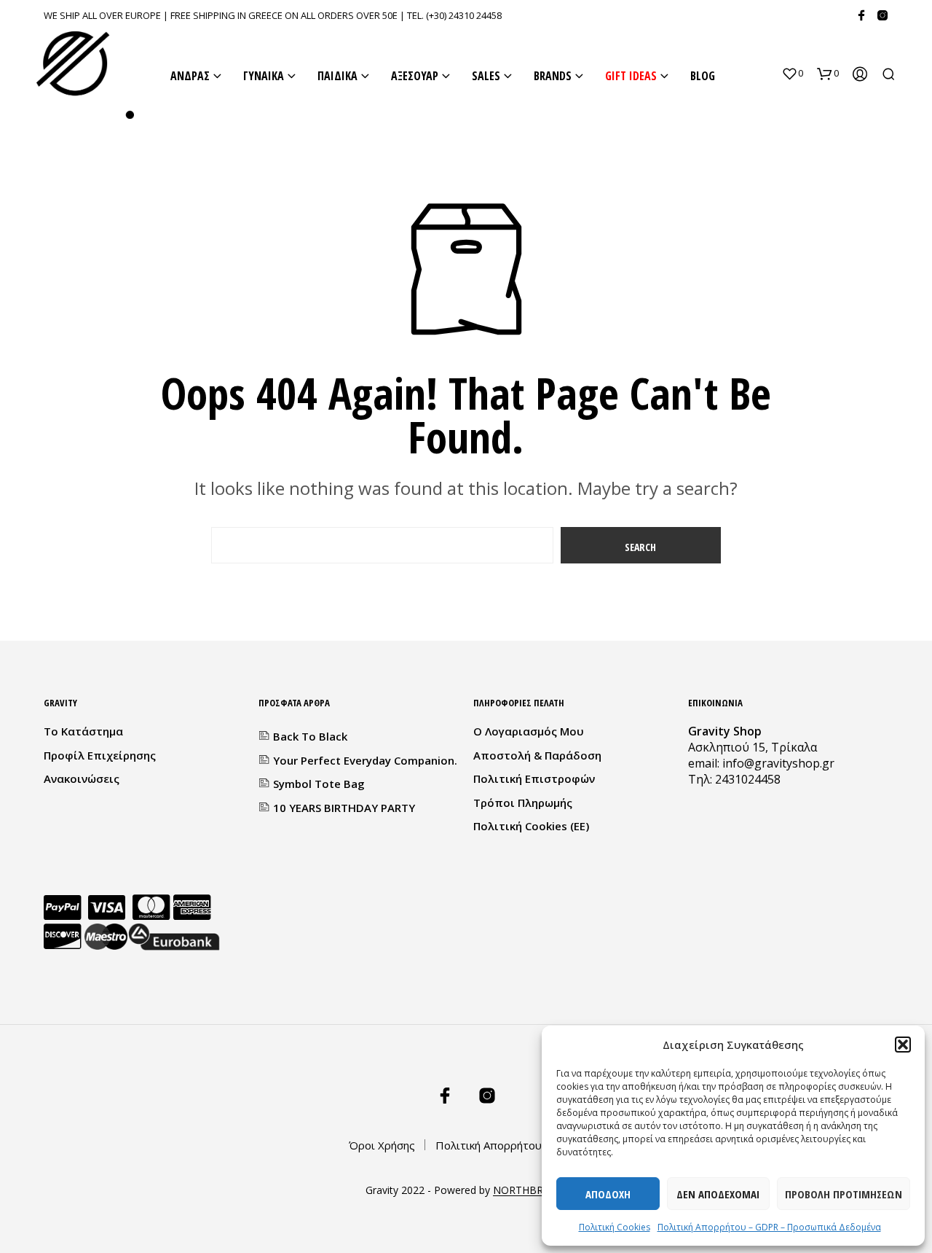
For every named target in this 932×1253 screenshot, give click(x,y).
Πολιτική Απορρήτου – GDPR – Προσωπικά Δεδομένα (769, 1227)
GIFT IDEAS (631, 76)
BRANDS (553, 76)
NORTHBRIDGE (530, 1190)
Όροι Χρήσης (382, 1145)
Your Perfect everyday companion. (365, 760)
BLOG (702, 76)
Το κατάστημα (83, 731)
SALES (486, 76)
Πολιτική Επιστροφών (534, 778)
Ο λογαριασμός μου (528, 731)
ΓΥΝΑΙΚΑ (263, 76)
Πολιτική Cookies (614, 1227)
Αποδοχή (608, 1194)
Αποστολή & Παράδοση (537, 755)
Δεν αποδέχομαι (717, 1194)
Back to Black (310, 736)
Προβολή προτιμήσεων (843, 1194)
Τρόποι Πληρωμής (522, 802)
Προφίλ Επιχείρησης (100, 755)
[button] (903, 1044)
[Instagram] (882, 15)
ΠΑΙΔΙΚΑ (337, 76)
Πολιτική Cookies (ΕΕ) (531, 826)
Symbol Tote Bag (319, 783)
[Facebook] (861, 15)
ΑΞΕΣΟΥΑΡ (414, 76)
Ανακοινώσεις (81, 778)
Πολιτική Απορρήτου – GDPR (509, 1145)
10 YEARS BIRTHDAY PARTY (344, 807)
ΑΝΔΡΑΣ (190, 76)
